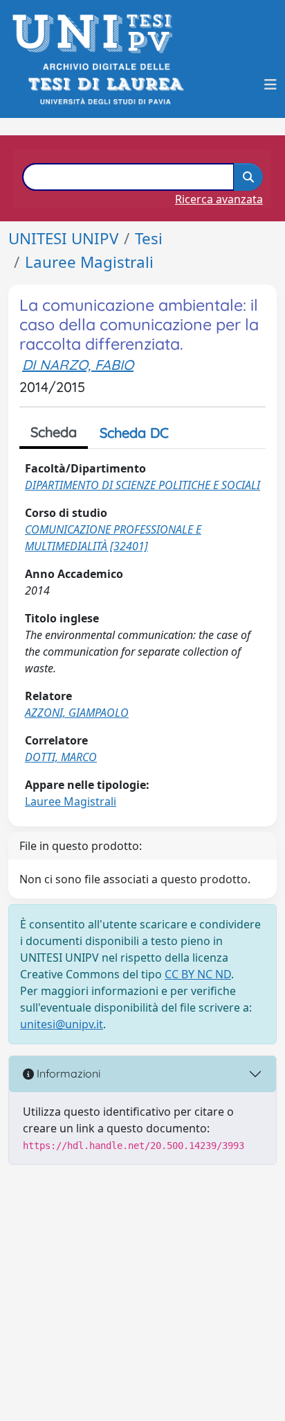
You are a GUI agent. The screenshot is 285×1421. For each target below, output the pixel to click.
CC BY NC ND (198, 974)
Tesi (149, 238)
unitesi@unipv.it (61, 1024)
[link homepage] (96, 33)
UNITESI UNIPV (63, 238)
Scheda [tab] (53, 432)
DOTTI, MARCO (61, 757)
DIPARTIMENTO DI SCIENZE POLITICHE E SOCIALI (142, 485)
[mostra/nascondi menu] (270, 85)
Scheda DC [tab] (134, 432)
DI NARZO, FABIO (78, 364)
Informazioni (67, 1073)
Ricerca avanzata (219, 199)
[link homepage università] (104, 84)
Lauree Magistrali (89, 262)
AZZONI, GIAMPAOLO (77, 712)
